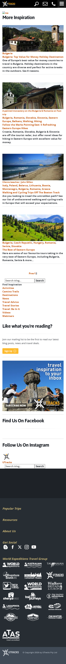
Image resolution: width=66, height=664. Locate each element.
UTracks (7, 462)
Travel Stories (10, 305)
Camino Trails (10, 291)
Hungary (38, 242)
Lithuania (35, 185)
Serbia (6, 246)
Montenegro (9, 189)
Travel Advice (10, 302)
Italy (5, 185)
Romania (19, 117)
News (5, 298)
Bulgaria (7, 53)
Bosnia (46, 185)
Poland (13, 185)
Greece (46, 189)
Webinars (8, 316)
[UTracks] (6, 4)
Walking (28, 121)
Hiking (38, 121)
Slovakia (31, 117)
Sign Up (8, 351)
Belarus (23, 185)
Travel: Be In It (11, 309)
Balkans (17, 121)
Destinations (10, 295)
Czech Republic (23, 242)
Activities (8, 288)
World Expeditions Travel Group (24, 559)
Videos (6, 312)
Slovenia (42, 117)
